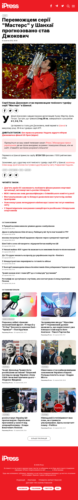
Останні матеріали (10, 290)
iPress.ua (49, 470)
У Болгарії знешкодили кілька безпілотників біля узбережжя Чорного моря (38, 267)
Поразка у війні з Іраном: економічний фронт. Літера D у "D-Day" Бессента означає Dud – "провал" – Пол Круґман (19, 326)
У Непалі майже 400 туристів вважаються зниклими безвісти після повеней (38, 249)
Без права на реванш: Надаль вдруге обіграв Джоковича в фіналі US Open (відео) (34, 134)
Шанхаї (62, 125)
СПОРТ (5, 15)
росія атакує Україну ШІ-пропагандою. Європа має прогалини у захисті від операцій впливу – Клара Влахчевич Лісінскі (16, 423)
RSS (57, 488)
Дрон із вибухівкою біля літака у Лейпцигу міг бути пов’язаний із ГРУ (35, 232)
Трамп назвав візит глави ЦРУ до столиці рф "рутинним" (29, 273)
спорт (5, 170)
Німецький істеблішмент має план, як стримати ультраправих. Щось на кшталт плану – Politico (57, 421)
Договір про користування (39, 483)
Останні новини (9, 222)
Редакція (20, 480)
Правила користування (50, 480)
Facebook (23, 488)
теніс (21, 170)
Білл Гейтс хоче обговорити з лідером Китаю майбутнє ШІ (30, 244)
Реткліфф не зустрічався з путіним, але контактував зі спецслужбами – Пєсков (36, 280)
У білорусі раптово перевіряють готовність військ (26, 261)
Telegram (36, 488)
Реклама (32, 480)
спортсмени (13, 170)
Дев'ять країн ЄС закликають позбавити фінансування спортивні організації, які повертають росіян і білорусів (37, 189)
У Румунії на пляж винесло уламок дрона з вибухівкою (28, 226)
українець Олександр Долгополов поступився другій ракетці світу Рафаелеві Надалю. (38, 163)
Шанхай (27, 170)
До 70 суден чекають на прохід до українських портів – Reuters (33, 255)
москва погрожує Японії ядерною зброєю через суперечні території (35, 238)
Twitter (48, 488)
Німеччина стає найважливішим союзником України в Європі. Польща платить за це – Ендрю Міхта (58, 374)
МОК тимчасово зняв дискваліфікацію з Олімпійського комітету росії (39, 193)
